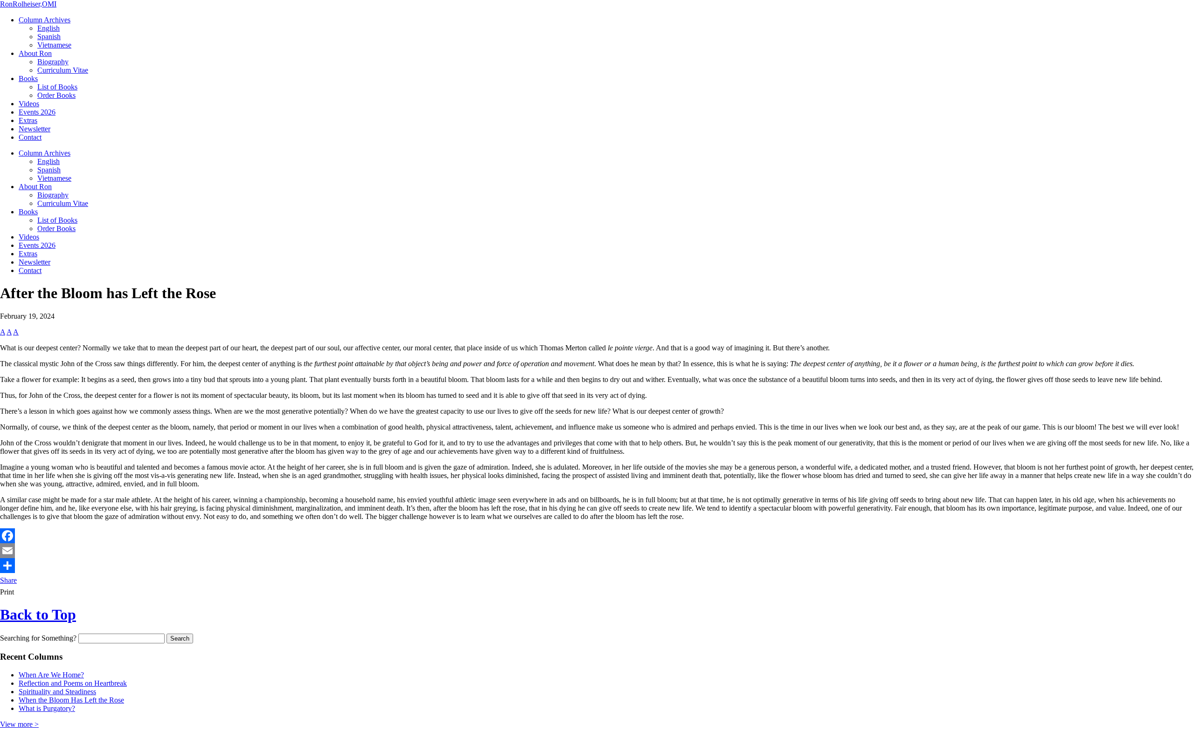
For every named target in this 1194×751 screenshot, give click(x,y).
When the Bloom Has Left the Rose (71, 700)
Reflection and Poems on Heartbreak (73, 683)
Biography (53, 62)
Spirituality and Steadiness (57, 692)
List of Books (57, 87)
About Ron (35, 53)
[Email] (597, 550)
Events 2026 (37, 112)
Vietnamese (54, 45)
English (48, 28)
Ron (28, 4)
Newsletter (34, 129)
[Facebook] (597, 535)
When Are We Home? (51, 675)
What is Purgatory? (47, 708)
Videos (29, 104)
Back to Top (38, 614)
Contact (30, 137)
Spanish (49, 37)
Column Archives (44, 20)
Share (8, 580)
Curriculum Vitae (62, 70)
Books (28, 78)
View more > (19, 724)
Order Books (56, 95)
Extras (28, 120)
